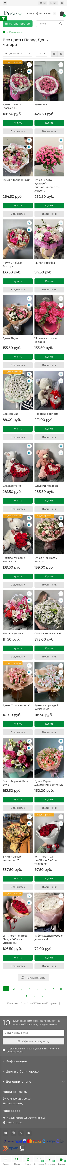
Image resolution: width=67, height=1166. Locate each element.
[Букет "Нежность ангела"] (49, 534)
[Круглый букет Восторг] (18, 239)
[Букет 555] (49, 81)
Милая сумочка (13, 633)
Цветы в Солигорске (22, 1071)
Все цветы (15, 32)
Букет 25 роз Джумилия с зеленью (48, 783)
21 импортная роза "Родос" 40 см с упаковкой (15, 939)
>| (42, 996)
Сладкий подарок (46, 485)
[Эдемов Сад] (18, 390)
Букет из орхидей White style (46, 707)
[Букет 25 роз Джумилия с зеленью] (49, 757)
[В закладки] (29, 64)
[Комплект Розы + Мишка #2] (18, 534)
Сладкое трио (12, 485)
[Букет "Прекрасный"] (18, 156)
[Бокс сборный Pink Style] (18, 757)
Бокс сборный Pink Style (15, 783)
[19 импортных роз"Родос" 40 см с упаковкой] (49, 833)
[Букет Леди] (18, 315)
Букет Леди (10, 338)
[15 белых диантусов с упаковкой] (49, 912)
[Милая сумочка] (18, 610)
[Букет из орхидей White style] (49, 682)
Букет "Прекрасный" (16, 180)
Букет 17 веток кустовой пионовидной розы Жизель (47, 185)
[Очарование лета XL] (49, 610)
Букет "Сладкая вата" (16, 705)
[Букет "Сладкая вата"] (18, 682)
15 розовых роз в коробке (45, 340)
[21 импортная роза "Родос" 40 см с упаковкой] (18, 912)
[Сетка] (54, 54)
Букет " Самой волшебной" (12, 858)
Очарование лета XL (48, 633)
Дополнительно (18, 1081)
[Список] (61, 54)
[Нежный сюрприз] (49, 390)
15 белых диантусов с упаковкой (48, 937)
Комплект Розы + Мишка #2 (14, 559)
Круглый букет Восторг (12, 264)
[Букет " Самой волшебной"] (18, 833)
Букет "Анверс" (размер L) (13, 106)
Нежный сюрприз (46, 413)
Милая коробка (44, 262)
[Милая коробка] (49, 239)
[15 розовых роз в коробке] (49, 315)
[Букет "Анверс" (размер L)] (18, 81)
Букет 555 (40, 104)
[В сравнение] (29, 71)
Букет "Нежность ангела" (45, 559)
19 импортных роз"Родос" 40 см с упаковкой (46, 860)
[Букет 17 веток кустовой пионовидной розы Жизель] (49, 156)
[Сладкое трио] (18, 462)
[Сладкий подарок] (49, 462)
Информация (16, 1061)
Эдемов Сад (10, 413)
